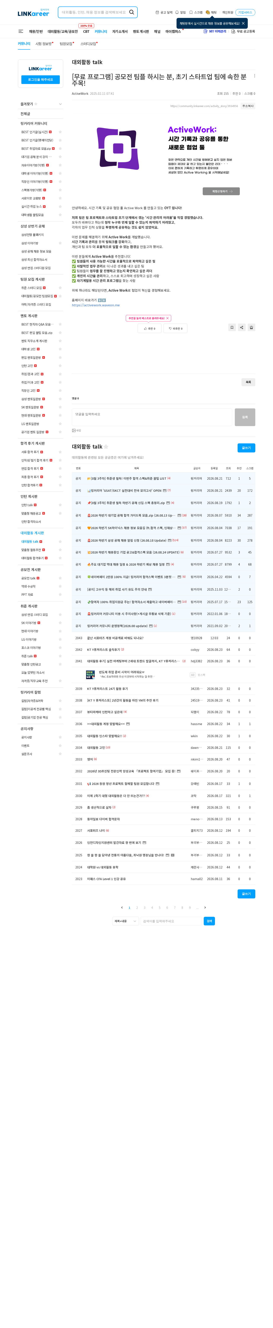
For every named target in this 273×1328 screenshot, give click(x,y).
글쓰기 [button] (246, 447)
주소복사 (248, 106)
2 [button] (137, 907)
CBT (86, 29)
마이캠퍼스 (173, 31)
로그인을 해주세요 (40, 79)
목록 (248, 382)
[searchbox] (171, 921)
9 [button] (190, 907)
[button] (122, 907)
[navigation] (40, 114)
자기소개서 (120, 31)
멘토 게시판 (141, 31)
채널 (157, 31)
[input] (152, 417)
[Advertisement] (163, 355)
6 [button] (167, 907)
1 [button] (129, 907)
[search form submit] (131, 12)
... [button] (197, 907)
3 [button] (144, 907)
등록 (245, 417)
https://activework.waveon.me (96, 305)
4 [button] (152, 907)
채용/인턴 (36, 31)
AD (192, 675)
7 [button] (175, 907)
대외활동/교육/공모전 (63, 31)
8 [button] (182, 907)
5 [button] (160, 907)
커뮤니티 (101, 31)
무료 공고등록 (246, 31)
